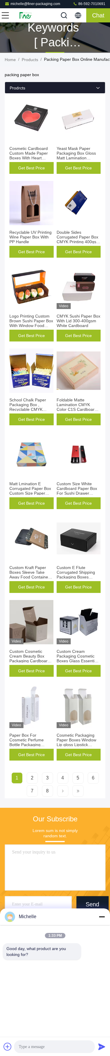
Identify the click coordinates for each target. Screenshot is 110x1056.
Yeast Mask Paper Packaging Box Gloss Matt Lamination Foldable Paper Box (76, 155)
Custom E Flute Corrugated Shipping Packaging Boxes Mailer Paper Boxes (76, 574)
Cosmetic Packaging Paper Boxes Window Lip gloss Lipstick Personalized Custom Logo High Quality (76, 744)
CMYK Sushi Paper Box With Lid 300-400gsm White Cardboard (78, 321)
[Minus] (101, 916)
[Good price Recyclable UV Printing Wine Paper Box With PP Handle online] (31, 203)
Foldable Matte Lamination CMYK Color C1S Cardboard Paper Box (77, 407)
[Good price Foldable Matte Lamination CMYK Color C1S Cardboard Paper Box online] (79, 371)
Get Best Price (31, 168)
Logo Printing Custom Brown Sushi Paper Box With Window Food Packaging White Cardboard (31, 325)
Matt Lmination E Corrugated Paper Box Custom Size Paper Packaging (30, 490)
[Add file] (8, 1046)
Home (10, 59)
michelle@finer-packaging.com (35, 4)
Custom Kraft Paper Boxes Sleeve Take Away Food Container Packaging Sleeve (29, 574)
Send (92, 904)
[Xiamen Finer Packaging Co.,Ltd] (24, 15)
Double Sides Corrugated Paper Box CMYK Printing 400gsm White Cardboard (78, 239)
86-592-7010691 (91, 4)
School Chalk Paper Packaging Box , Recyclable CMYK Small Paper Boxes (27, 407)
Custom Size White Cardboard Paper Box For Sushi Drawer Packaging (77, 490)
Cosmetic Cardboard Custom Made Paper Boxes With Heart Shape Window (28, 155)
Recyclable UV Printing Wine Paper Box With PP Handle (30, 237)
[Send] (101, 1046)
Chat (98, 15)
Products (30, 59)
